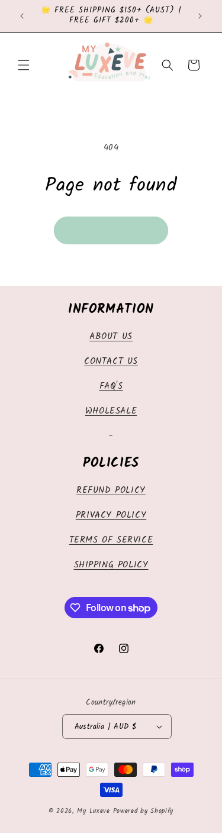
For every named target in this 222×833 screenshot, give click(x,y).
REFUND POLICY (111, 490)
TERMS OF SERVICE (111, 540)
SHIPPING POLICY (111, 565)
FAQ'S (111, 386)
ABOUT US (111, 337)
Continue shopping (111, 231)
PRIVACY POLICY (111, 515)
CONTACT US (111, 361)
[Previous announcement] (22, 16)
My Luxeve (93, 811)
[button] (24, 65)
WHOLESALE (111, 411)
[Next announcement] (200, 16)
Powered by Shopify (143, 811)
